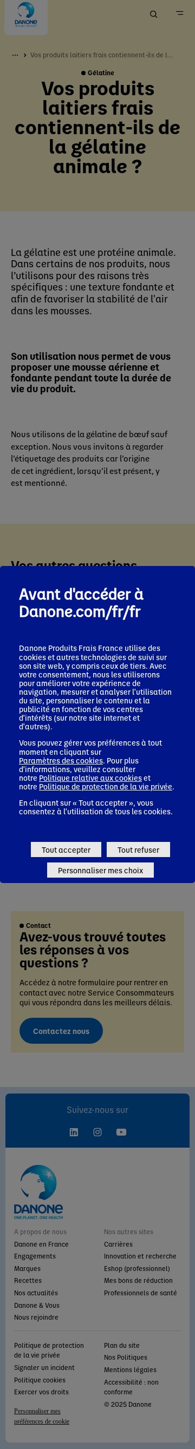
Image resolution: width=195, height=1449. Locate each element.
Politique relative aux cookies (90, 777)
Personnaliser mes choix (100, 870)
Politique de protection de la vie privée (105, 786)
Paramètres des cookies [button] (61, 760)
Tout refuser (138, 849)
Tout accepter (66, 849)
